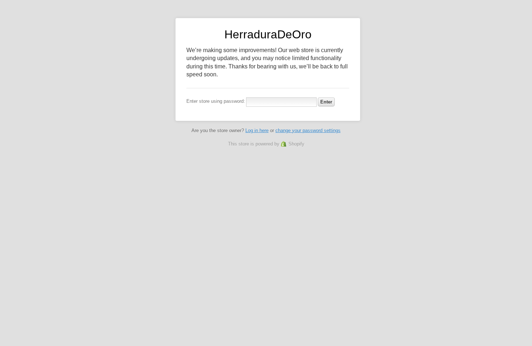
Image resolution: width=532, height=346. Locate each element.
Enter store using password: (215, 101)
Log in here (257, 130)
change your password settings (308, 130)
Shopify (296, 144)
